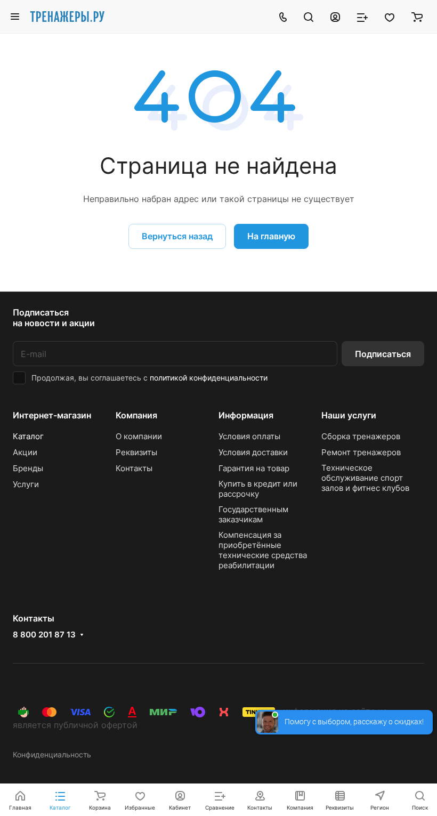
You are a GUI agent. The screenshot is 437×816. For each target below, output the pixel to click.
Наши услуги (348, 415)
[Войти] (335, 16)
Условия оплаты (249, 436)
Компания (136, 415)
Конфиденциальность (52, 754)
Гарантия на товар (253, 468)
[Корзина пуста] (417, 16)
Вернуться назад (177, 236)
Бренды (28, 468)
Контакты (134, 468)
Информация (245, 415)
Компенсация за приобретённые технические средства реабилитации (262, 550)
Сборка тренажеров (360, 436)
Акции (25, 452)
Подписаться (383, 354)
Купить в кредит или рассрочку (257, 489)
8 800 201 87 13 (44, 635)
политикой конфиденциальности (209, 377)
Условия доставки (253, 452)
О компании (139, 436)
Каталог (28, 436)
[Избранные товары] (389, 16)
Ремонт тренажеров (361, 452)
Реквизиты (136, 452)
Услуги (26, 484)
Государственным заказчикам (253, 514)
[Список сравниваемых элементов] (362, 16)
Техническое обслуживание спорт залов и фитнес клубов (365, 478)
